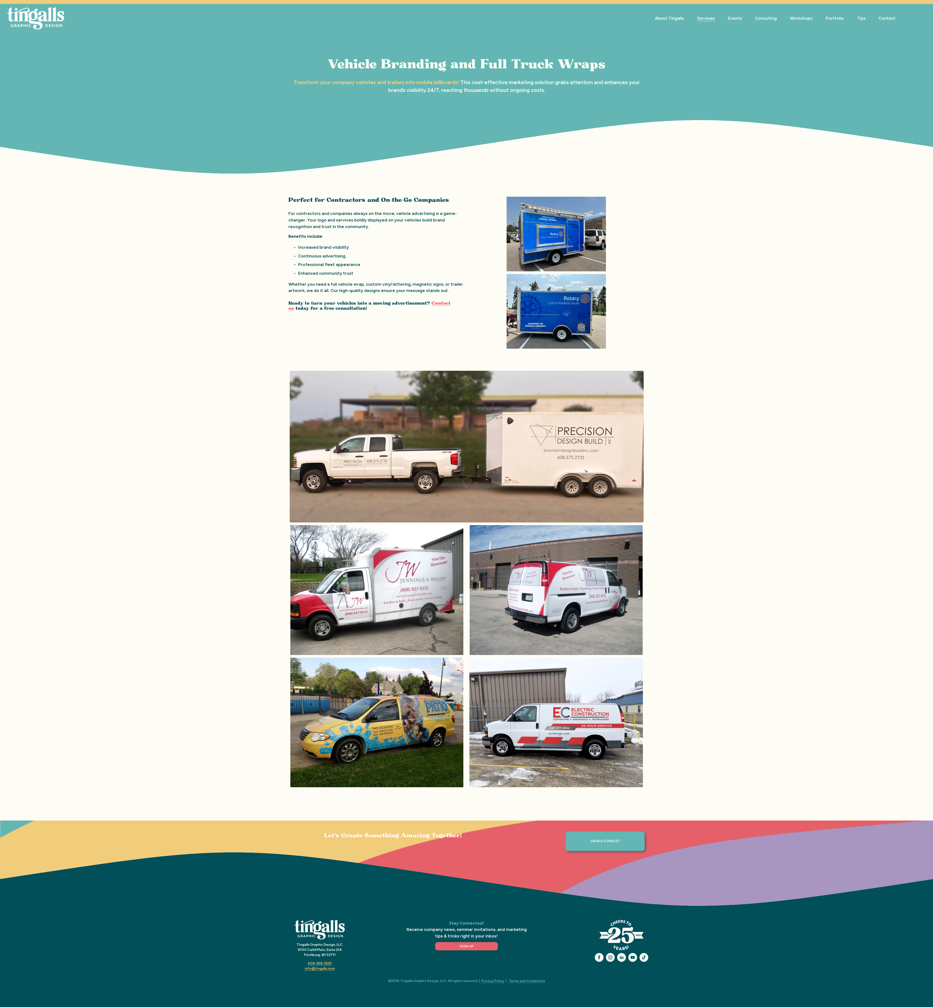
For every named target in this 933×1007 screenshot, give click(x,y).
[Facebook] (599, 957)
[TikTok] (643, 957)
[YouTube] (632, 957)
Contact (887, 18)
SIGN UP (467, 946)
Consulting (766, 18)
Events (735, 18)
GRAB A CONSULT (605, 841)
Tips (861, 18)
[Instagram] (610, 957)
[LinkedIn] (621, 957)
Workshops (801, 18)
